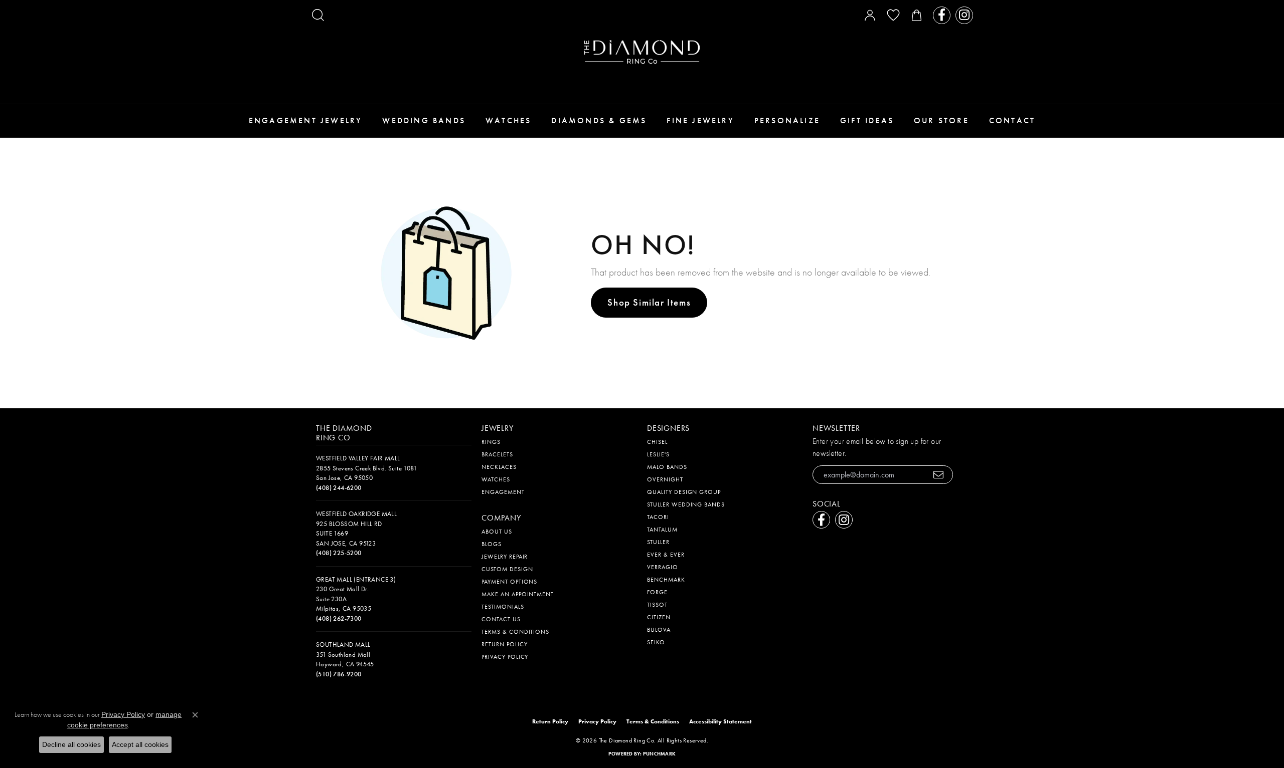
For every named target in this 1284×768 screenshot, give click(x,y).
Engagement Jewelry (306, 120)
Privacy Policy (505, 657)
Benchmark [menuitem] (666, 580)
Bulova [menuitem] (659, 630)
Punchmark (659, 753)
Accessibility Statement (720, 721)
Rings (491, 442)
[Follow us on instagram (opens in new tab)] (964, 15)
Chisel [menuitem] (657, 442)
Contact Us (501, 619)
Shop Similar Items (649, 302)
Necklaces (499, 467)
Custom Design (507, 569)
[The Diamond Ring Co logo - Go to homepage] (642, 52)
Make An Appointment (518, 594)
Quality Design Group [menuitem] (684, 492)
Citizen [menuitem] (659, 617)
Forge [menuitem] (657, 592)
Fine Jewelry (700, 120)
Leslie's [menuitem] (658, 454)
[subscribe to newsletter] (938, 474)
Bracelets (497, 454)
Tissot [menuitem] (657, 605)
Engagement (503, 492)
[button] (318, 15)
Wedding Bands (423, 120)
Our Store (941, 120)
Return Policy (504, 644)
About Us (497, 532)
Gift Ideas (867, 120)
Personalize (787, 120)
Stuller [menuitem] (658, 542)
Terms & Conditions (515, 632)
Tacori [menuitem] (658, 517)
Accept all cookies (140, 744)
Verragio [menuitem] (662, 567)
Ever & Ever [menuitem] (666, 555)
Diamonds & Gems (599, 120)
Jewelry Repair (505, 557)
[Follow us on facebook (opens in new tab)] (941, 15)
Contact (1012, 120)
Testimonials (503, 607)
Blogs (492, 544)
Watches (508, 120)
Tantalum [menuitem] (662, 530)
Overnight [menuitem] (665, 479)
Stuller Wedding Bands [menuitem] (686, 504)
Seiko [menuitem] (656, 642)
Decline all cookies (71, 744)
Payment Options (509, 582)
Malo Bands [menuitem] (667, 467)
